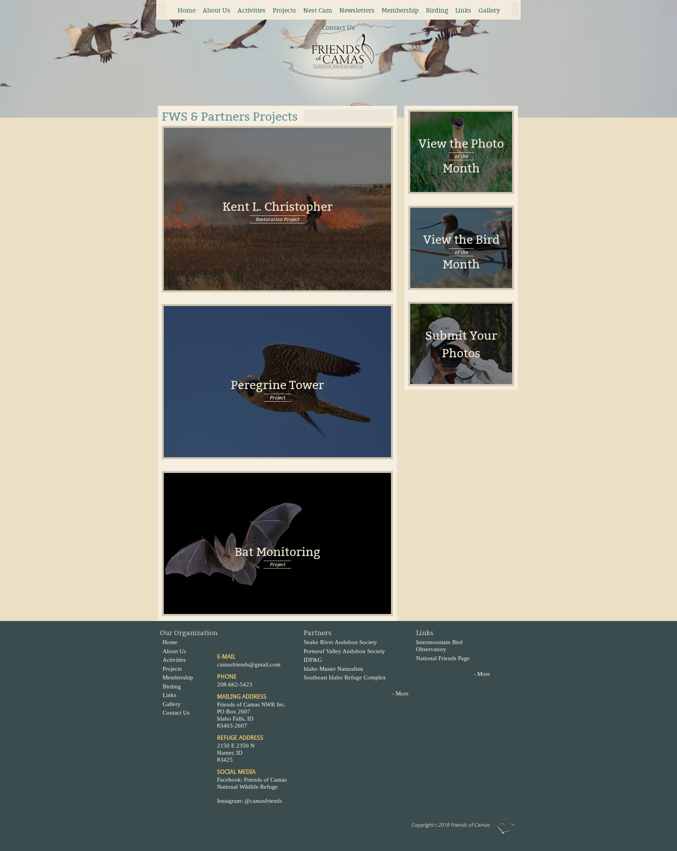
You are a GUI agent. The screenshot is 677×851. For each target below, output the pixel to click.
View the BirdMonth (461, 252)
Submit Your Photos (461, 344)
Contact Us (338, 27)
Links (463, 10)
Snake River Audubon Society (340, 642)
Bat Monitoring (277, 550)
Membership (400, 10)
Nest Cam (317, 10)
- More (400, 693)
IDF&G (313, 660)
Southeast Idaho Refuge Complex (345, 677)
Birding (437, 10)
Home (186, 10)
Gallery (489, 10)
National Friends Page (443, 658)
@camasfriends (264, 801)
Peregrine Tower (277, 383)
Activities (251, 10)
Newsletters (357, 10)
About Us (216, 10)
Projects (284, 10)
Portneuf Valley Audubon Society (344, 651)
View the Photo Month (461, 156)
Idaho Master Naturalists (333, 669)
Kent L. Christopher (278, 205)
